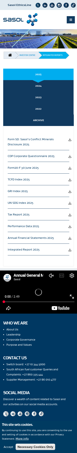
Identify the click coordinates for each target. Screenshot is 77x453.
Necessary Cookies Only (35, 447)
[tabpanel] (38, 194)
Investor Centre (27, 55)
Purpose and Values (19, 344)
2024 (38, 85)
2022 (38, 108)
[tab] (38, 74)
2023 (38, 97)
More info (22, 438)
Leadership (13, 334)
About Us (12, 329)
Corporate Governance (20, 339)
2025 (38, 74)
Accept (8, 447)
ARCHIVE (38, 120)
